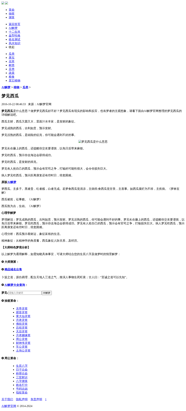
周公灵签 (22, 339)
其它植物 (14, 80)
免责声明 (36, 399)
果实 (12, 57)
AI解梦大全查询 (14, 284)
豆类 (12, 69)
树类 (12, 65)
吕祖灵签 (22, 327)
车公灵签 (22, 346)
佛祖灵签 (22, 323)
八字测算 (22, 381)
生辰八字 (22, 365)
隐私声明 (22, 399)
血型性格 (14, 35)
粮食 (12, 76)
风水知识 (14, 43)
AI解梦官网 (8, 406)
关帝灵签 (22, 308)
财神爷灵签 (23, 342)
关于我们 (7, 399)
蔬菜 (12, 72)
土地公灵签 (23, 350)
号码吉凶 (22, 388)
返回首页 (14, 24)
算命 (12, 9)
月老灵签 (22, 319)
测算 (12, 17)
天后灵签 (22, 331)
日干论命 (22, 369)
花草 (12, 61)
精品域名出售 (13, 269)
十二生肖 (14, 31)
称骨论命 (22, 373)
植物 (16, 87)
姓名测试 (14, 39)
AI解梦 (13, 27)
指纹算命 (22, 392)
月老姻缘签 (23, 335)
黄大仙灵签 (23, 316)
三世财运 (22, 377)
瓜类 (12, 53)
